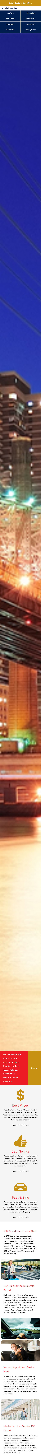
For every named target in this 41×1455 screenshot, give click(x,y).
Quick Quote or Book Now (20, 3)
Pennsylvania (30, 19)
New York (10, 13)
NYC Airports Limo (10, 8)
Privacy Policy (31, 30)
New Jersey (10, 19)
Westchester (30, 24)
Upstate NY (10, 30)
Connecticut (31, 13)
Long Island (10, 24)
